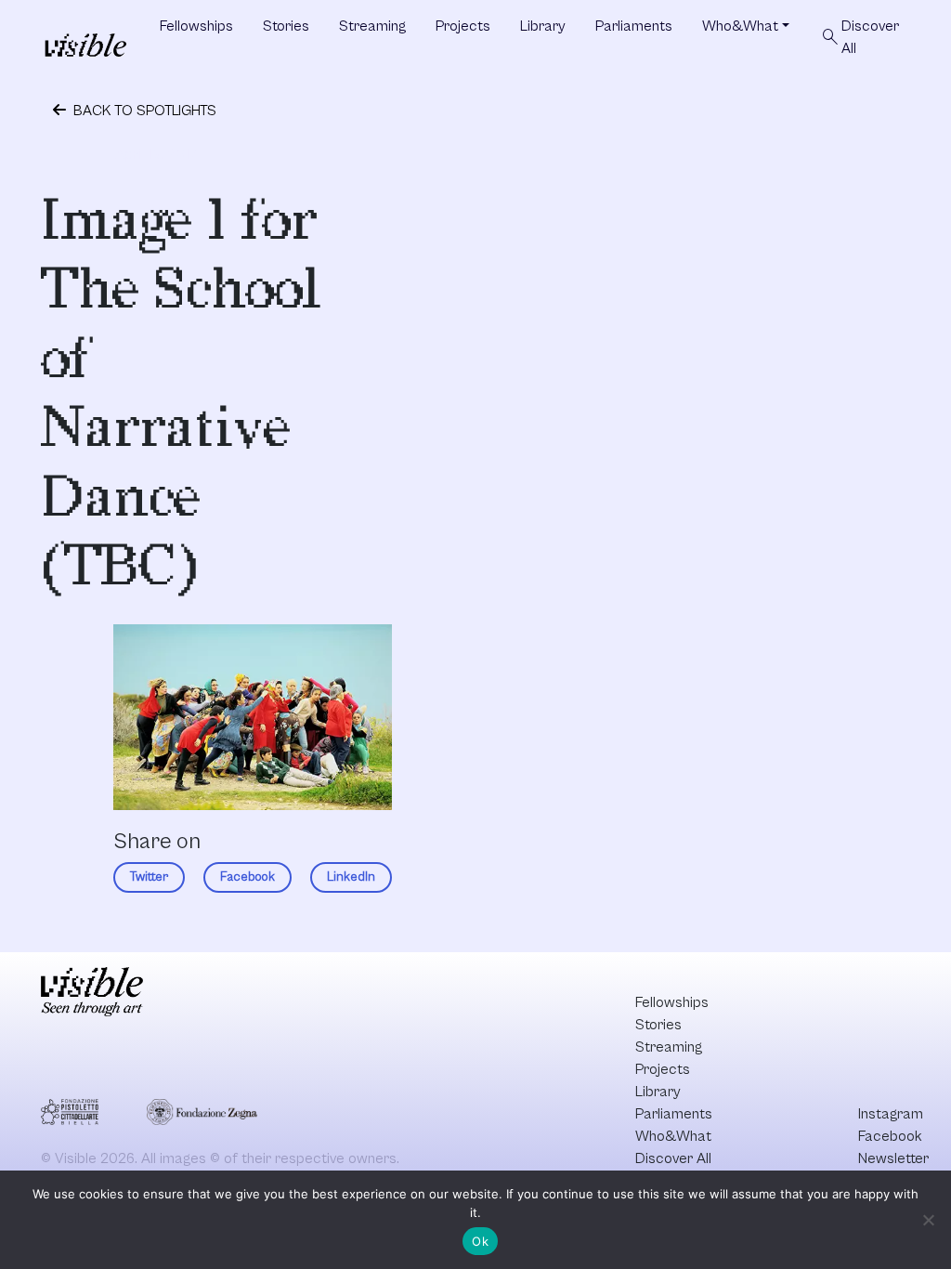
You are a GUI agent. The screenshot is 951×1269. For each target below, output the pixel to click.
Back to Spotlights (143, 110)
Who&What (740, 26)
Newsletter (893, 1158)
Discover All (859, 37)
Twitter (149, 877)
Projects (463, 26)
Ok (480, 1241)
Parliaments (633, 26)
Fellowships (196, 26)
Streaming (372, 26)
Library (543, 26)
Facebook (247, 877)
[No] (927, 1219)
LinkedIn (351, 877)
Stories (286, 26)
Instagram (890, 1113)
